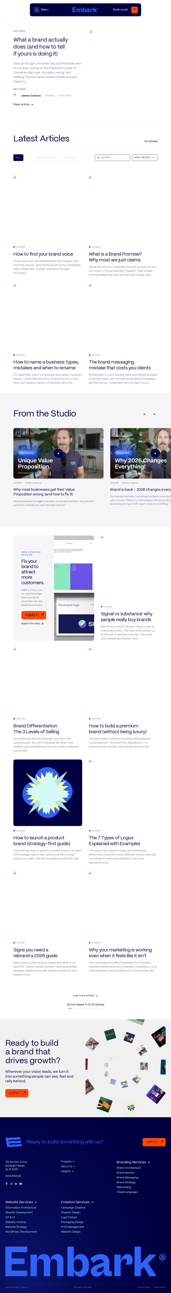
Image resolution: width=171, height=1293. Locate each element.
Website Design (70, 1232)
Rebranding (124, 1187)
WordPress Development (21, 1232)
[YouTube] (20, 1183)
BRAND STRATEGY (48, 157)
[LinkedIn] (16, 1183)
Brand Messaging (127, 1177)
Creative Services (75, 1202)
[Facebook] (6, 1183)
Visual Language (127, 1192)
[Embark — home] (85, 9)
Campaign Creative (73, 1208)
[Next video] (154, 414)
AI (29, 157)
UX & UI (10, 1217)
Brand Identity (125, 1173)
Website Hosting (15, 1222)
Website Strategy (16, 1227)
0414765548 (13, 1176)
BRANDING (71, 157)
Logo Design (69, 1217)
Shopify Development (19, 1212)
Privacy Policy (144, 1287)
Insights (66, 1171)
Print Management (72, 1227)
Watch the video (30, 623)
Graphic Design (70, 1212)
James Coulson (31, 95)
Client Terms (160, 1287)
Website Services (19, 1202)
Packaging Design (72, 1222)
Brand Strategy (126, 1182)
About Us (66, 1166)
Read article (21, 104)
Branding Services (131, 1162)
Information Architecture (20, 1208)
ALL (18, 157)
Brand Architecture (128, 1168)
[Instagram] (11, 1183)
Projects (66, 1161)
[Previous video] (144, 414)
